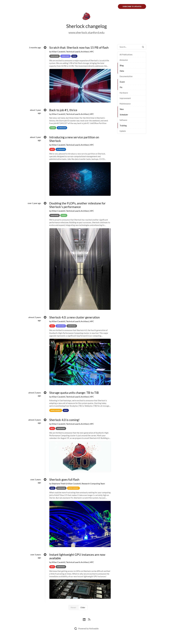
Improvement (125, 98)
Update (123, 131)
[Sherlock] (86, 16)
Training (123, 125)
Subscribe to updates (132, 6)
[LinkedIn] (85, 619)
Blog (122, 65)
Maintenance (125, 104)
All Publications (126, 54)
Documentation (126, 76)
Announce (124, 60)
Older (82, 607)
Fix (121, 87)
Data (122, 71)
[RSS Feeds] (89, 619)
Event (122, 82)
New (122, 109)
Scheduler (124, 114)
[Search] (143, 47)
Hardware (124, 93)
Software (123, 120)
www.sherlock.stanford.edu (86, 32)
